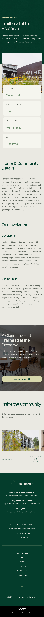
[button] (2, 459)
